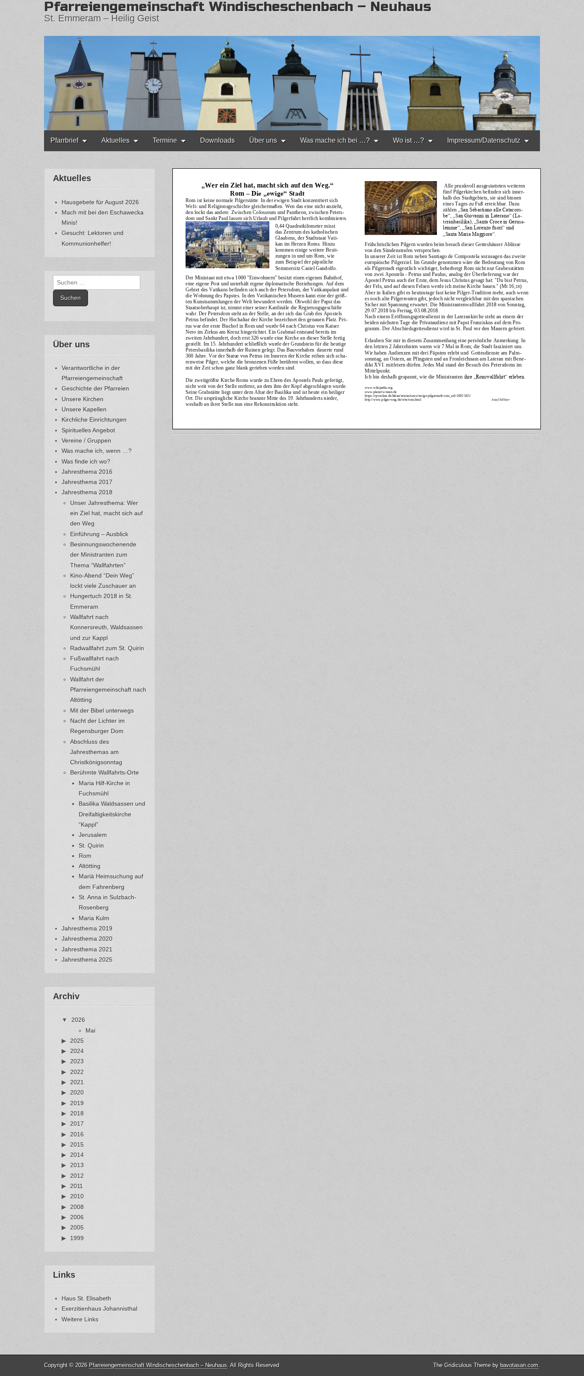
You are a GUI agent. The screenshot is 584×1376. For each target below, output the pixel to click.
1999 (77, 1238)
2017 (77, 1123)
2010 (77, 1196)
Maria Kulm (94, 918)
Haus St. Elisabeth (86, 1298)
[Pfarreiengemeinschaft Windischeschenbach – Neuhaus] (292, 65)
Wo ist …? (408, 140)
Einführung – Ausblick (99, 534)
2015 (77, 1144)
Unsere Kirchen (82, 399)
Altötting (89, 866)
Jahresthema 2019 (87, 928)
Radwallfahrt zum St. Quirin (107, 648)
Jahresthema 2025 (87, 959)
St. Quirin (91, 845)
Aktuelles (115, 140)
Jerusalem (93, 834)
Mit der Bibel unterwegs (102, 710)
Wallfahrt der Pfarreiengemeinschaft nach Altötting (108, 690)
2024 (77, 1050)
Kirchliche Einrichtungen (94, 419)
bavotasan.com (519, 1365)
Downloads (217, 140)
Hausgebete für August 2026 (100, 202)
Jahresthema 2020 (87, 938)
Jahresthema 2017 (87, 481)
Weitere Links (80, 1319)
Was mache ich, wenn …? (97, 450)
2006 (77, 1217)
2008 (77, 1206)
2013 (77, 1165)
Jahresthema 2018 (87, 492)
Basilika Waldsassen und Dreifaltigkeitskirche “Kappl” (112, 814)
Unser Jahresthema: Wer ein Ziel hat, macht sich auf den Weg (106, 513)
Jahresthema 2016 (87, 471)
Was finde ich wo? (86, 461)
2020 (77, 1092)
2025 (77, 1040)
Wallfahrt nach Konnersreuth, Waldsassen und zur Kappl (106, 627)
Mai (90, 1030)
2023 (77, 1061)
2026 (78, 1019)
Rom (85, 855)
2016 (77, 1134)
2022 (77, 1071)
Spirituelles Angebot (88, 430)
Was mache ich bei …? (335, 140)
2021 (77, 1082)
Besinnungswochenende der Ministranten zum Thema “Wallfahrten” (103, 555)
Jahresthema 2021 (87, 949)
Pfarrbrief (64, 140)
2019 (77, 1103)
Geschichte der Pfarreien (95, 388)
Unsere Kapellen (84, 409)
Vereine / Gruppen (86, 440)
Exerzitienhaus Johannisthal (99, 1308)
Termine (165, 140)
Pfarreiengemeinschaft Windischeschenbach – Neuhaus (158, 1365)
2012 (77, 1175)
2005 (77, 1227)
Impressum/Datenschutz (483, 140)
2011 (76, 1185)
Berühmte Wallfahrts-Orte (104, 772)
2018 (77, 1113)
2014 (77, 1154)
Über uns (263, 140)
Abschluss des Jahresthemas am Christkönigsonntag (96, 752)
